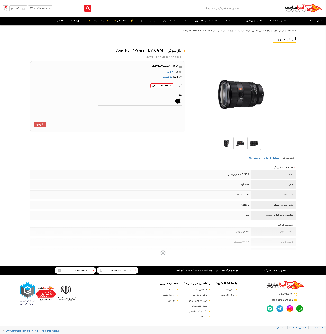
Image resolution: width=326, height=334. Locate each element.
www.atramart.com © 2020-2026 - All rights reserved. (33, 331)
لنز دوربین (234, 30)
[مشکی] (178, 101)
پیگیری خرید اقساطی (198, 311)
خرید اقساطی (201, 317)
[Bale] (270, 308)
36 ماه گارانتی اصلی (161, 85)
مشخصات (288, 158)
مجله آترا (61, 20)
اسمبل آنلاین (77, 20)
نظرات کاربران (271, 158)
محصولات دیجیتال (287, 30)
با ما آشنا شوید (226, 283)
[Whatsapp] (299, 308)
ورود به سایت (169, 295)
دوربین (274, 30)
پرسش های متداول (199, 306)
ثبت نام (172, 289)
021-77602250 (42, 9)
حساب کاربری (169, 283)
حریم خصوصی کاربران (198, 300)
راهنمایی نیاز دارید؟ (197, 283)
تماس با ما (229, 289)
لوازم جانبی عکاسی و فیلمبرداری (255, 30)
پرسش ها (255, 158)
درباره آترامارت (227, 295)
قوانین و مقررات (200, 295)
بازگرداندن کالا (201, 289)
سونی (224, 30)
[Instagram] (289, 308)
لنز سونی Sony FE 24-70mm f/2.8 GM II (201, 30)
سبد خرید (171, 300)
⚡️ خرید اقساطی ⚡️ (123, 20)
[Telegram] (279, 308)
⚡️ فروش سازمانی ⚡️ (98, 20)
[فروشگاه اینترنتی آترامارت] (303, 13)
